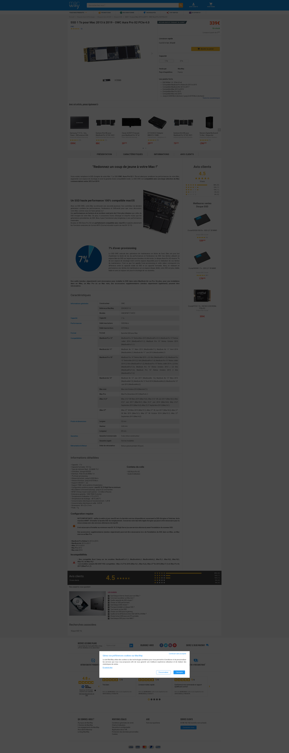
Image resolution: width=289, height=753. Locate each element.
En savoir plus (107, 667)
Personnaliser (163, 672)
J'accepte (179, 672)
